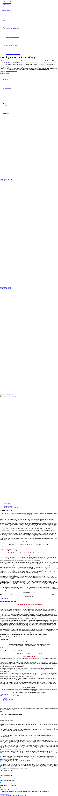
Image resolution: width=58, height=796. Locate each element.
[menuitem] (30, 503)
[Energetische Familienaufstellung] (29, 448)
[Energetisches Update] (29, 340)
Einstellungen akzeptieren (5, 795)
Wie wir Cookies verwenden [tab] (6, 720)
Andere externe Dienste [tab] (5, 761)
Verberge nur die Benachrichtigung (19, 795)
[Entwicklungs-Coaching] (29, 233)
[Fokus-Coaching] (29, 125)
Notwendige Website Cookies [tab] (6, 733)
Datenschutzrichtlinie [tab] (4, 789)
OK (1, 711)
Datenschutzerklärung (5, 794)
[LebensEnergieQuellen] (5, 10)
